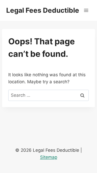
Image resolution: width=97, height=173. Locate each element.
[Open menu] (86, 10)
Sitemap (48, 157)
